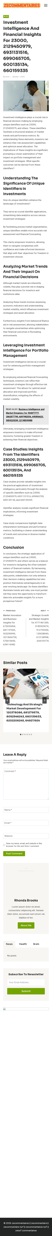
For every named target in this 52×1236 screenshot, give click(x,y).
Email (7, 823)
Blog (6, 16)
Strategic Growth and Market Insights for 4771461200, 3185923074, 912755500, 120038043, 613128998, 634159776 (39, 626)
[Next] (44, 700)
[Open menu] (46, 5)
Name (8, 810)
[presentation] (26, 684)
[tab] (20, 734)
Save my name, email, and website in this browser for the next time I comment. (24, 845)
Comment (10, 771)
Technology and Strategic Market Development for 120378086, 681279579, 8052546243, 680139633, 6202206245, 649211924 (24, 712)
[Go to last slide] (7, 700)
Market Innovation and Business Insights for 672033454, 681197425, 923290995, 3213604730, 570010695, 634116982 (12, 627)
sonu (7, 76)
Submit (26, 991)
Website (8, 836)
